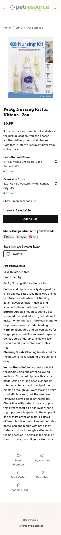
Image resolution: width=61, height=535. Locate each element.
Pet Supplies (35, 27)
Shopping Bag (19, 490)
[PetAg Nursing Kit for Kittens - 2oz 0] (30, 67)
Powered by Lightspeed (30, 525)
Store (18, 27)
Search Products (19, 462)
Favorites (42, 477)
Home (7, 27)
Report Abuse (30, 519)
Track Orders (19, 477)
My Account (42, 460)
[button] (30, 7)
